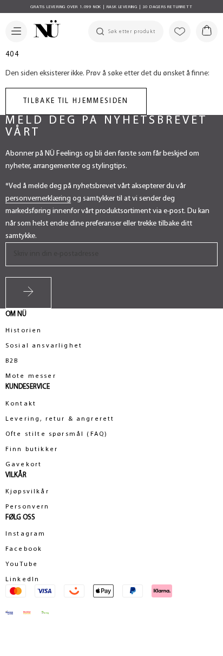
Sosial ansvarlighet (43, 346)
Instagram (25, 534)
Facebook (23, 549)
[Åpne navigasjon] (16, 31)
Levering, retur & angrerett (59, 419)
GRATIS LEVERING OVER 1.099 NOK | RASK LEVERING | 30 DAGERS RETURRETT (111, 7)
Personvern (27, 507)
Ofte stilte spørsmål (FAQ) (56, 434)
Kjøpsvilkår (27, 491)
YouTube (21, 564)
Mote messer (30, 376)
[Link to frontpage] (44, 30)
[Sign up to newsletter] (28, 292)
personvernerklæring (38, 199)
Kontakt (20, 404)
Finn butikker (31, 449)
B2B (11, 361)
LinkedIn (22, 579)
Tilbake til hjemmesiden (76, 101)
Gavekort (23, 464)
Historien (23, 330)
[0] (207, 31)
